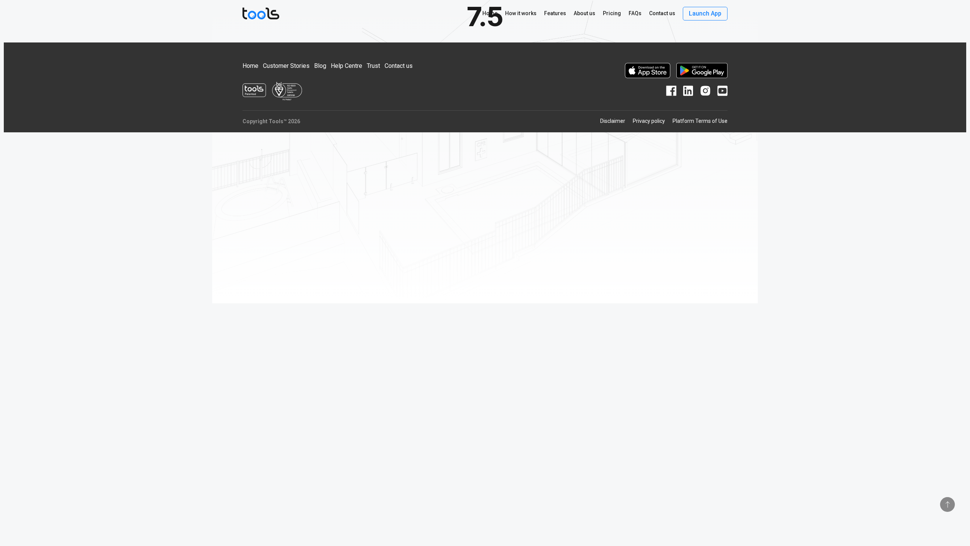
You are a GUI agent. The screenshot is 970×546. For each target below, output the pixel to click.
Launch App (705, 13)
